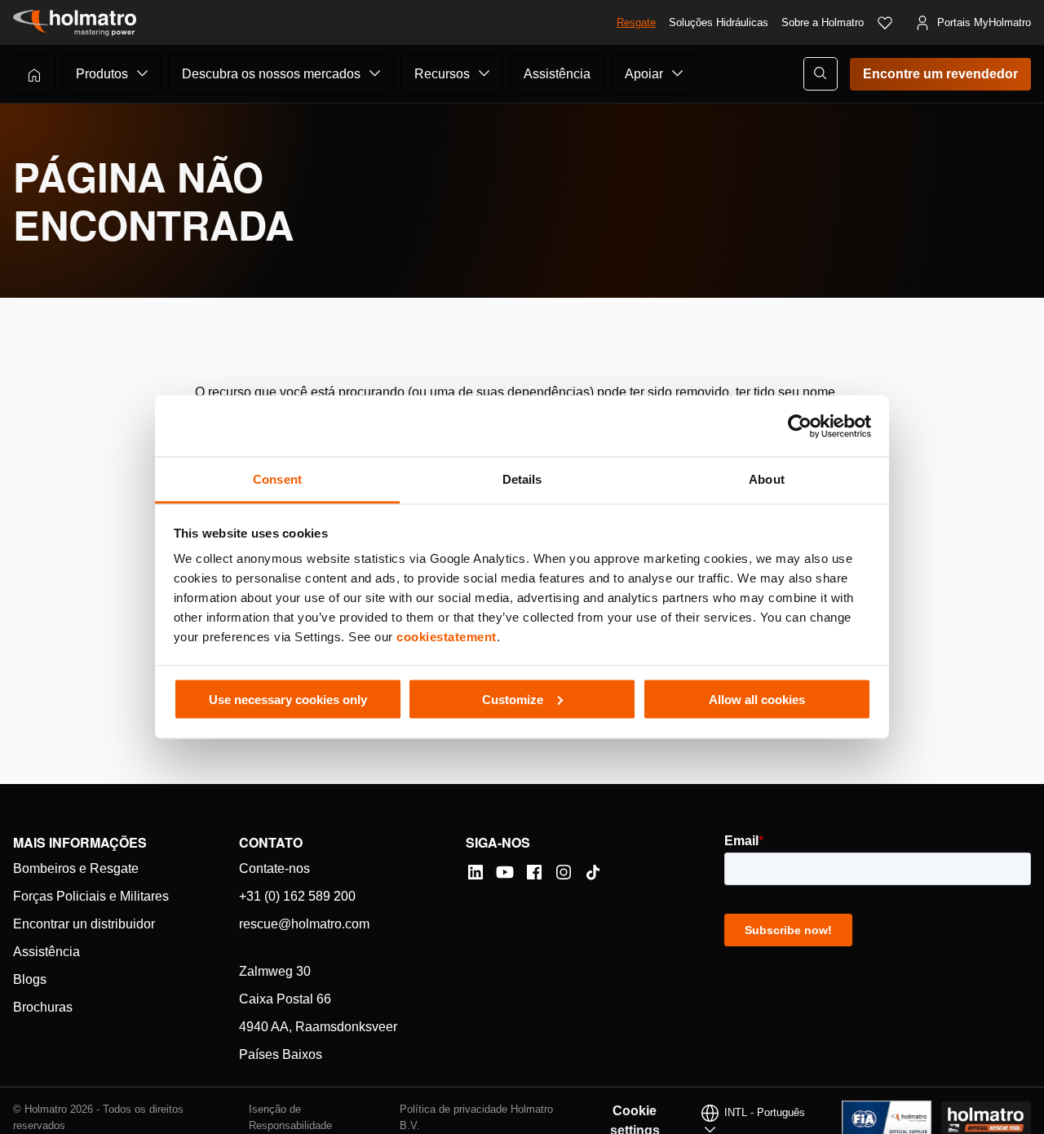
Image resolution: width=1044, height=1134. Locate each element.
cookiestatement (446, 637)
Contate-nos (274, 868)
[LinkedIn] (475, 872)
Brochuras (43, 1007)
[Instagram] (563, 872)
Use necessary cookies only (288, 699)
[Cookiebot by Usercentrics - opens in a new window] (799, 426)
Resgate (636, 22)
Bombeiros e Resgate (76, 868)
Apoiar (644, 74)
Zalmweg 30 (275, 971)
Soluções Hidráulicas (718, 22)
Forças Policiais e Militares (91, 896)
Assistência (557, 74)
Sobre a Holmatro (822, 22)
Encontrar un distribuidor (84, 924)
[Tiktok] (593, 872)
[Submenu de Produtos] (143, 73)
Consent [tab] (277, 479)
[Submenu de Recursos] (484, 73)
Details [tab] (522, 479)
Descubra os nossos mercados (271, 74)
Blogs (29, 979)
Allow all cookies (757, 699)
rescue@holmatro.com (304, 924)
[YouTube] (505, 872)
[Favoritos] (885, 23)
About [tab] (767, 479)
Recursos (442, 74)
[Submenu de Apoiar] (678, 73)
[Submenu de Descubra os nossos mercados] (375, 73)
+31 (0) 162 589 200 (297, 896)
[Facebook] (534, 872)
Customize (512, 699)
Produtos (102, 74)
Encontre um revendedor (940, 74)
